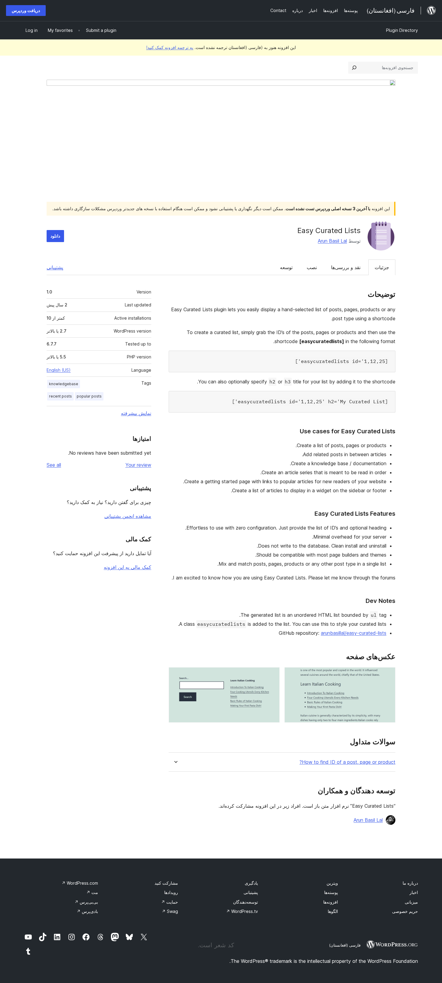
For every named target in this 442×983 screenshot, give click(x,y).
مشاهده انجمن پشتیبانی (127, 516)
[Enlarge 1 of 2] (387, 675)
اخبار (414, 892)
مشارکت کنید (166, 883)
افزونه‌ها (330, 902)
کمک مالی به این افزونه (127, 567)
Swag (170, 911)
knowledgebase (63, 384)
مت (92, 892)
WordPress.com (80, 883)
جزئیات (382, 267)
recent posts (60, 396)
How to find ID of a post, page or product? (347, 762)
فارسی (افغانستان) (345, 945)
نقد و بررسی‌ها (346, 267)
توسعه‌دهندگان (245, 902)
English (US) (59, 370)
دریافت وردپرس (26, 10)
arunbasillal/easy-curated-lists (353, 633)
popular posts (89, 396)
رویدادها (171, 892)
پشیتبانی (251, 892)
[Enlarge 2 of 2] (272, 675)
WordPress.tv (242, 911)
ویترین (332, 883)
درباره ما (410, 883)
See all (54, 465)
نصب (312, 267)
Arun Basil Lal (332, 241)
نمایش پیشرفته (136, 413)
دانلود (55, 235)
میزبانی (411, 902)
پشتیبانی (55, 267)
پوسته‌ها (331, 892)
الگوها (333, 911)
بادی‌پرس (87, 911)
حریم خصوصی (405, 911)
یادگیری (251, 883)
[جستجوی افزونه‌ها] (354, 68)
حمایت (169, 902)
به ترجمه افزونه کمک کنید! (169, 47)
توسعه (286, 267)
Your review (138, 465)
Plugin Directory (402, 30)
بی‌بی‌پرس (86, 902)
